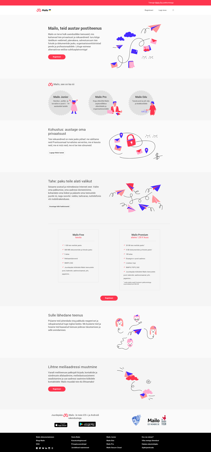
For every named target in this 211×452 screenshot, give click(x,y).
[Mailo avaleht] (44, 10)
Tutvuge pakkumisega (161, 3)
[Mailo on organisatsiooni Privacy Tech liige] (136, 421)
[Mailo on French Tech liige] (157, 421)
